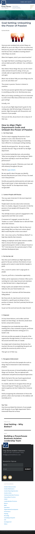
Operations (7, 507)
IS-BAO (5, 499)
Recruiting (6, 515)
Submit (28, 469)
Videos (5, 524)
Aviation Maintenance (9, 489)
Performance (7, 511)
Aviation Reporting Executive (11, 491)
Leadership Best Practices (10, 501)
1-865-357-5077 (25, 2)
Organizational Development (11, 509)
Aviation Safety (7, 493)
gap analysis (11, 170)
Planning (6, 513)
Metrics (6, 503)
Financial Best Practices (10, 497)
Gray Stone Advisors (13, 531)
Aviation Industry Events (10, 487)
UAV (5, 519)
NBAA (5, 505)
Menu (32, 7)
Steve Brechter (6, 30)
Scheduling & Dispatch (9, 517)
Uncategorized (7, 522)
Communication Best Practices (11, 495)
